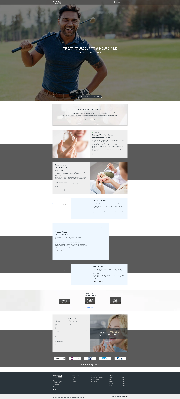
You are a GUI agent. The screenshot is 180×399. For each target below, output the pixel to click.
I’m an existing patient (60, 339)
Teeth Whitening (94, 385)
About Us (74, 381)
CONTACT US (96, 2)
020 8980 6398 (115, 332)
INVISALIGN (86, 2)
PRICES (91, 2)
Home (74, 377)
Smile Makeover (94, 381)
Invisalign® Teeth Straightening (97, 377)
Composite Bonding (95, 379)
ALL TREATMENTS (78, 2)
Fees (73, 379)
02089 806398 (56, 384)
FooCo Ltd (126, 396)
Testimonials (75, 385)
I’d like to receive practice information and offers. (65, 343)
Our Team (74, 383)
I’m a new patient (60, 341)
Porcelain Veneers (94, 383)
